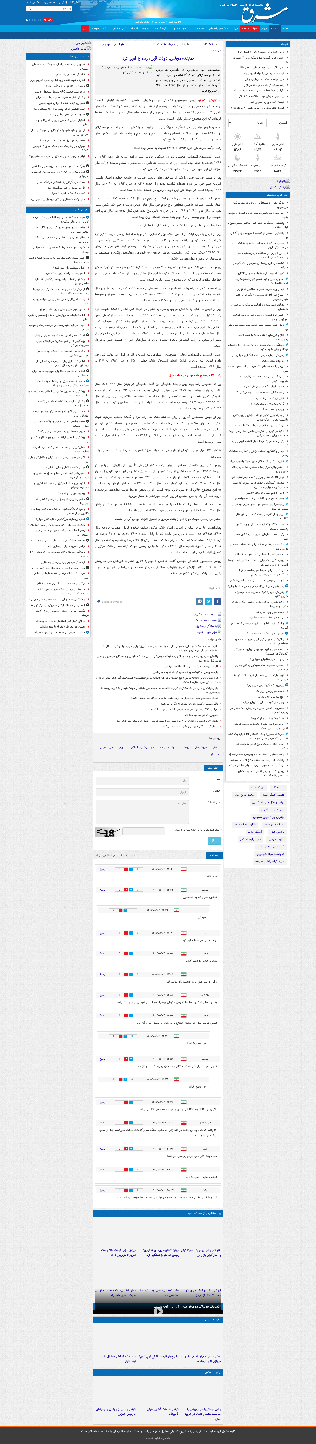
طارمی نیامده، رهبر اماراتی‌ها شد (66, 188)
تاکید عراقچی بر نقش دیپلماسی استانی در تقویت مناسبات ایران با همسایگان (258, 433)
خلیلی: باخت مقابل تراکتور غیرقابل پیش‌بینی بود (58, 199)
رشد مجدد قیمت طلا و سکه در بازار (264, 85)
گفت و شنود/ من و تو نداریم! (267, 718)
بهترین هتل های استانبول (268, 802)
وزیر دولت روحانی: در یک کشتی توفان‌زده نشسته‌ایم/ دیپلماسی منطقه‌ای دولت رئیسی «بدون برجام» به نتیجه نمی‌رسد (160, 690)
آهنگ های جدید (274, 824)
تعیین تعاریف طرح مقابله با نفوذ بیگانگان (261, 273)
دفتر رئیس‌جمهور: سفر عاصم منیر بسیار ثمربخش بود (258, 327)
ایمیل (216, 790)
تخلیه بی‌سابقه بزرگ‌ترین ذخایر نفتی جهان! (60, 519)
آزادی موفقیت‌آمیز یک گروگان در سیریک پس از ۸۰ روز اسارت (60, 132)
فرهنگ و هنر (159, 28)
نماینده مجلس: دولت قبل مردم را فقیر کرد (158, 58)
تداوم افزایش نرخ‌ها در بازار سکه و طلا (262, 67)
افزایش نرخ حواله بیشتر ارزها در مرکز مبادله (259, 90)
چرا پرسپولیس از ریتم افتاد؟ (69, 268)
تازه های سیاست (277, 194)
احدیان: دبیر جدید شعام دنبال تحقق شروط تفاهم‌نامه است (261, 281)
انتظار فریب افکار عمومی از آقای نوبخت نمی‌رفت (190, 726)
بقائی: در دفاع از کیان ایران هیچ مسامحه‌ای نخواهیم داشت (261, 641)
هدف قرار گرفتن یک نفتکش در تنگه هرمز (61, 182)
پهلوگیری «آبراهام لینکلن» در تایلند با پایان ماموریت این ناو (62, 343)
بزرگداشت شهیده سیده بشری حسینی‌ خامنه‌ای (58, 166)
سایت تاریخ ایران (244, 794)
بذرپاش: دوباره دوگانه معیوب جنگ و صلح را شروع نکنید (261, 594)
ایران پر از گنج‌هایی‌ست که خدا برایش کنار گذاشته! (262, 516)
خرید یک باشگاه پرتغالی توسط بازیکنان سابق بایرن (61, 575)
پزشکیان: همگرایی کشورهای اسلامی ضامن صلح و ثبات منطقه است (258, 225)
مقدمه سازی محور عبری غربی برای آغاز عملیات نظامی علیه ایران (60, 229)
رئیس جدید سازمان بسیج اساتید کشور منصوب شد (260, 536)
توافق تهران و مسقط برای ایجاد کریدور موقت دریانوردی (260, 205)
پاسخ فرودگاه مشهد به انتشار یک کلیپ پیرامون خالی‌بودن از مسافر (60, 511)
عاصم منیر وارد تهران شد (270, 612)
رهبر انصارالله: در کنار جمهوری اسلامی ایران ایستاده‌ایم (62, 532)
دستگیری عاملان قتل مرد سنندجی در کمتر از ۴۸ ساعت (59, 554)
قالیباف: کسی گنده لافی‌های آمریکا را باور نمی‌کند (256, 461)
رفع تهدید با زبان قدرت (271, 697)
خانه (285, 28)
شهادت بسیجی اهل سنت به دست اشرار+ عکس (256, 580)
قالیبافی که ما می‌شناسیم (270, 398)
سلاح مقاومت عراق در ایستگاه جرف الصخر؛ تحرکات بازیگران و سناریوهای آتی (62, 383)
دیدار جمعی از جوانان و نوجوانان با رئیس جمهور (116, 1412)
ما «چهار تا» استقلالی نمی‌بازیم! (158, 1356)
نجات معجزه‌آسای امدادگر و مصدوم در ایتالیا (59, 335)
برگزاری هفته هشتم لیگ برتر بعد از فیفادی (60, 583)
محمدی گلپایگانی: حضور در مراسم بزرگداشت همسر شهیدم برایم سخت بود (260, 485)
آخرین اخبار (81, 209)
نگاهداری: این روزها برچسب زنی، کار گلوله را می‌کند (260, 265)
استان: (282, 122)
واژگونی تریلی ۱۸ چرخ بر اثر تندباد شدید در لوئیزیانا (62, 501)
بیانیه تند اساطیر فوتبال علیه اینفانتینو (118, 1359)
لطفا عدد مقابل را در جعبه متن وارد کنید (198, 830)
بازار (85, 28)
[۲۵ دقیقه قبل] (200, 1391)
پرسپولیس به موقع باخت (71, 493)
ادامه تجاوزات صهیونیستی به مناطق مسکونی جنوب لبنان (58, 317)
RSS (72, 2)
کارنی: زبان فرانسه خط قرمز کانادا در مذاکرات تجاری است (61, 449)
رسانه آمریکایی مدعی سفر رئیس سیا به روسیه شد (60, 301)
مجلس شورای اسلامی (142, 747)
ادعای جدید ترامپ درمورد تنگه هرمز (64, 273)
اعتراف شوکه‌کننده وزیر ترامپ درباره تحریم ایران (57, 80)
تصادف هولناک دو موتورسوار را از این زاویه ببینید (187, 1307)
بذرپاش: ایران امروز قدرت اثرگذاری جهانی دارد (257, 355)
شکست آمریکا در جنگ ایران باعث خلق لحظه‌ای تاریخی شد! (259, 546)
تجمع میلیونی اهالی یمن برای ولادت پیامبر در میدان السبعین (61, 423)
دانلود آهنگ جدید (273, 794)
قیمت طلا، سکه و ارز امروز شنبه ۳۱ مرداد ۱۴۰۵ (256, 108)
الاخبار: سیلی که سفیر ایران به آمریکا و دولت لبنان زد (61, 122)
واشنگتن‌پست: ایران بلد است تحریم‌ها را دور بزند (57, 599)
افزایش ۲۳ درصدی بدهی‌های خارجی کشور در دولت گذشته (184, 709)
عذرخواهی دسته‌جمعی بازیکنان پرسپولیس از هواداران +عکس (61, 353)
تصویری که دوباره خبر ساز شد (201, 715)
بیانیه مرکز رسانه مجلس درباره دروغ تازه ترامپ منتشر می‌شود (259, 506)
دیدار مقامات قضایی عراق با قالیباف (161, 1412)
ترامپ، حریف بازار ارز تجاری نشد (66, 546)
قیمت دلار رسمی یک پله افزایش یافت (262, 73)
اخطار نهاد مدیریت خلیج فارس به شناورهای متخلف (261, 746)
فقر (215, 747)
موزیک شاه (258, 787)
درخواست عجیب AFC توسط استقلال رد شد (60, 92)
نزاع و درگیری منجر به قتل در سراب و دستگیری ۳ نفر (58, 158)
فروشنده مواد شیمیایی (270, 854)
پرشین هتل (277, 831)
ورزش (235, 28)
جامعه (145, 28)
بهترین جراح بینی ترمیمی (268, 817)
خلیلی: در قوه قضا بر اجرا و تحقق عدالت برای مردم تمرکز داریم (260, 245)
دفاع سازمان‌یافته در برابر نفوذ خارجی (263, 386)
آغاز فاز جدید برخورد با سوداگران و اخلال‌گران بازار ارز (201, 1253)
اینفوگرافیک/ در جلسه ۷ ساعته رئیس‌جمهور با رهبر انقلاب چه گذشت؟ (61, 291)
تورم (121, 747)
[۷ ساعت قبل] (157, 1272)
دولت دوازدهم (168, 747)
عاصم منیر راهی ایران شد (269, 691)
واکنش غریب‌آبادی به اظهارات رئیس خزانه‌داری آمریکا (259, 625)
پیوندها (95, 28)
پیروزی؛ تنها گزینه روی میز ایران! (265, 685)
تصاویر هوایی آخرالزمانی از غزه (67, 114)
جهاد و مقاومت (178, 28)
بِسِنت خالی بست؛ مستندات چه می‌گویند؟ (260, 392)
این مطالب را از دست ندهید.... (202, 1213)
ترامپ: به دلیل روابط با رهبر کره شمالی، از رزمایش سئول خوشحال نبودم (62, 363)
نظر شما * (214, 802)
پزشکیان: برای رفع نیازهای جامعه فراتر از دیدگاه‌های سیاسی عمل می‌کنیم (263, 572)
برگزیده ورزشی (212, 1319)
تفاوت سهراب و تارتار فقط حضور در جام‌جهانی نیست (61, 249)
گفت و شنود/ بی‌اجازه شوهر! (267, 404)
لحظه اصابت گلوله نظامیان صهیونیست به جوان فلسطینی (60, 373)
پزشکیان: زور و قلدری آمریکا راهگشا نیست (259, 425)
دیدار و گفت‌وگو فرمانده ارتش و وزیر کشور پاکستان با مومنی (261, 526)
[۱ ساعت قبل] (200, 1232)
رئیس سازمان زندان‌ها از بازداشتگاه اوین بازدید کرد (260, 443)
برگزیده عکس (213, 1372)
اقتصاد (134, 28)
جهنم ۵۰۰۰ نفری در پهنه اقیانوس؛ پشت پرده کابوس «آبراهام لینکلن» (61, 219)
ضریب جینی (107, 747)
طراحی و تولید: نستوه (158, 1438)
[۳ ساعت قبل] (157, 1232)
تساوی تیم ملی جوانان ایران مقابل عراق (62, 309)
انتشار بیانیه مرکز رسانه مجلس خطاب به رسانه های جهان (260, 469)
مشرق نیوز (255, 11)
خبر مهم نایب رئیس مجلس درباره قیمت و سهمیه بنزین (258, 215)
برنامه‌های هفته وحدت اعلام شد (265, 617)
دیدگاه (106, 28)
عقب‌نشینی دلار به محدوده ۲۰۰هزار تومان (260, 52)
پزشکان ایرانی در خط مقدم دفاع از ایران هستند (257, 760)
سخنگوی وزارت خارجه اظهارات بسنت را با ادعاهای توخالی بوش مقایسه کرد (258, 347)
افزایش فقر (201, 747)
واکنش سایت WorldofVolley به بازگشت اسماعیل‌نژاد (63, 403)
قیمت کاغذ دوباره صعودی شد (267, 102)
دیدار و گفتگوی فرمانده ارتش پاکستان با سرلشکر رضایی (258, 453)
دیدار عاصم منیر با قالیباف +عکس (265, 493)
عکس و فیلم (120, 28)
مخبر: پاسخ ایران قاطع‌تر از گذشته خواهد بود (258, 498)
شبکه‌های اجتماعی (218, 28)
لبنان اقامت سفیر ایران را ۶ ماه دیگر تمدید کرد (257, 477)
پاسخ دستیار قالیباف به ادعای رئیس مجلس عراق (256, 754)
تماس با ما (47, 2)
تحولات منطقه (250, 28)
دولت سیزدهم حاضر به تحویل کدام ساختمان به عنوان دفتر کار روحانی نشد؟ (174, 698)
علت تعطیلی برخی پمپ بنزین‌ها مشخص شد (59, 109)
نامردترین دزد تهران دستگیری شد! (65, 86)
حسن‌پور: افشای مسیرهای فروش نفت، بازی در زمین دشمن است (259, 710)
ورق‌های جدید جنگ (273, 409)
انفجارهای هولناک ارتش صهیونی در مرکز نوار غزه (57, 605)
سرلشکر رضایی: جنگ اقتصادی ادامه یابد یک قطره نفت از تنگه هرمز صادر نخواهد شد (258, 736)
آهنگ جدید (255, 831)
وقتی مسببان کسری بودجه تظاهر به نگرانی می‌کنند (189, 704)
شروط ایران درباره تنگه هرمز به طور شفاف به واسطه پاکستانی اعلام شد (260, 255)
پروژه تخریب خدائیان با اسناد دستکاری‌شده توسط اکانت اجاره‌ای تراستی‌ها (258, 562)
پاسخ (102, 869)
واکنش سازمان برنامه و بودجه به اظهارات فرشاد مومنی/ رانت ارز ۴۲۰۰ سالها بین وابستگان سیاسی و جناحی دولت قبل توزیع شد (159, 658)
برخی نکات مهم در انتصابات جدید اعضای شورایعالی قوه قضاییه (263, 773)
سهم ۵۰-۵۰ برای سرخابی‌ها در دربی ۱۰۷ (61, 431)
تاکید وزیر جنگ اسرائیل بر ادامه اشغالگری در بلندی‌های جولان (61, 485)
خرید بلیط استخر (250, 839)
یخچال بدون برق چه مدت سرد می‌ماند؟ (62, 140)
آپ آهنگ (278, 787)
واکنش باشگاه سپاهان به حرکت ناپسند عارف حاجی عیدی (61, 281)
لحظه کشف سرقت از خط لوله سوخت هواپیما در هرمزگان (59, 174)
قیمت (284, 44)
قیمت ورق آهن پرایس (270, 846)
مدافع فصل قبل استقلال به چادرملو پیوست (60, 621)
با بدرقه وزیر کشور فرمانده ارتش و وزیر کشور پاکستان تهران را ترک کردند (260, 417)
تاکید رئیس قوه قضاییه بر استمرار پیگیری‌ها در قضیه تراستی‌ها (260, 604)
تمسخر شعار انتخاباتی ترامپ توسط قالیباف (259, 554)
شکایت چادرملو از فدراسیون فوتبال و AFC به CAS (56, 525)
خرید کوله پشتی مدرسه (269, 861)
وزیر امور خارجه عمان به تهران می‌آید (263, 702)
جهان (264, 28)
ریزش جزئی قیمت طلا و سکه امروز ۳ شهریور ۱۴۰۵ (260, 60)
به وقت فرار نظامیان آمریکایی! (267, 659)
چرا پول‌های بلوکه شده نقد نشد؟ (265, 633)
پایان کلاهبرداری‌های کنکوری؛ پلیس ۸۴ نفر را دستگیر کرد (160, 1253)
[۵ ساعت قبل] (115, 1232)
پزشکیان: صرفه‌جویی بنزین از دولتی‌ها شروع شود (256, 765)
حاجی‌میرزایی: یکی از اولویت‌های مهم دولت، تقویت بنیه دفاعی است (261, 726)
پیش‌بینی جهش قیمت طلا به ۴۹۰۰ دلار (261, 96)
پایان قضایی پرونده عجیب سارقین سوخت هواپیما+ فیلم (262, 378)
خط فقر (215, 754)
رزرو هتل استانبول (272, 809)
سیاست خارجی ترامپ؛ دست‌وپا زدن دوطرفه (59, 632)
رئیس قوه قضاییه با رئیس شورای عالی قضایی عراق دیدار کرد (260, 317)
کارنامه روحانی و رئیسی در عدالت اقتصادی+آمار (191, 666)
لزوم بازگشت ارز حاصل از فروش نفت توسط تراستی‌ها (261, 677)
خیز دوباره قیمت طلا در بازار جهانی (264, 79)
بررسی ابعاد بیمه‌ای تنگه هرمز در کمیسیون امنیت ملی (258, 368)
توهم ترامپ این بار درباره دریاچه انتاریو (63, 562)
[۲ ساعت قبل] (115, 1391)
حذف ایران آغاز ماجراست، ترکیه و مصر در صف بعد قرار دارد (60, 413)
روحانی (185, 747)
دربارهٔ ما (31, 2)
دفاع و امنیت (197, 28)
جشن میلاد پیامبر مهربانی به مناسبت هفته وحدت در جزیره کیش (203, 1414)
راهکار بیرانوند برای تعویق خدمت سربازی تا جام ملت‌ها (201, 1359)
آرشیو (61, 2)
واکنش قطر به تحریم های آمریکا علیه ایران (60, 97)
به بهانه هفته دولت (273, 361)
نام (218, 779)
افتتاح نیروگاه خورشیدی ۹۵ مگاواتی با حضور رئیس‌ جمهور (261, 297)
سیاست (275, 28)
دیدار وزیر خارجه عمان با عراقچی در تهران (260, 289)
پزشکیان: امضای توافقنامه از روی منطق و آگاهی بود (259, 235)
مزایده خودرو (276, 839)
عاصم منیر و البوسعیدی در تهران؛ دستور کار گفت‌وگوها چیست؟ (261, 651)
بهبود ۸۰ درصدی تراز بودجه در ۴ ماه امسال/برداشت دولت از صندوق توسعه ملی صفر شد (167, 721)
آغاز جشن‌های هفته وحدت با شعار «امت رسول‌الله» (263, 337)
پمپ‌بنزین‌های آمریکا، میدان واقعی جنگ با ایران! (256, 586)
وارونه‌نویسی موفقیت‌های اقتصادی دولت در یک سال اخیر (185, 672)
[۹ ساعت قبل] (115, 1272)
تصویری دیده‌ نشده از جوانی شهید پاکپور (62, 103)
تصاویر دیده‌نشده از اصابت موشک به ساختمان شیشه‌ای (259, 307)
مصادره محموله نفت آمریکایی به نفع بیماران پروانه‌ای (261, 667)
